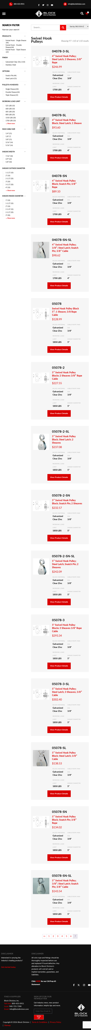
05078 (56, 303)
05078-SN (59, 811)
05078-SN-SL (62, 875)
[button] (4, 13)
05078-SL (59, 748)
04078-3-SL (60, 51)
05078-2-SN (61, 495)
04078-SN (59, 176)
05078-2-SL (60, 431)
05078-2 (58, 367)
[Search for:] (46, 27)
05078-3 (58, 620)
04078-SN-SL (62, 239)
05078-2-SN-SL (63, 556)
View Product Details (59, 97)
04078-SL (59, 115)
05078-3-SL (60, 684)
